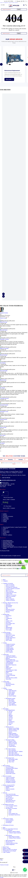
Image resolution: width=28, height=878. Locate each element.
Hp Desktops (9, 606)
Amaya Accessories (10, 777)
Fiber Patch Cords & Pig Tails (15, 755)
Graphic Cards (9, 621)
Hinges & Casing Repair (8, 545)
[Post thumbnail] (5, 495)
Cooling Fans (9, 618)
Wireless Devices (9, 727)
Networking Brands (10, 710)
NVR (10, 812)
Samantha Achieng (4, 339)
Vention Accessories (10, 600)
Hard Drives (8, 615)
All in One (8, 604)
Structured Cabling (10, 739)
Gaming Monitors (10, 649)
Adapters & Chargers (10, 655)
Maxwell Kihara (3, 330)
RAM (7, 617)
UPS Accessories (9, 820)
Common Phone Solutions (15, 838)
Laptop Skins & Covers (11, 592)
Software (5, 520)
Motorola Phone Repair (8, 497)
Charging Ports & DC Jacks (12, 661)
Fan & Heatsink (9, 663)
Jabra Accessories (10, 591)
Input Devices (9, 589)
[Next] (26, 64)
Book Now (8, 79)
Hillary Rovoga (3, 322)
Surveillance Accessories (11, 808)
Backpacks (8, 683)
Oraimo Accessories (10, 780)
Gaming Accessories (10, 644)
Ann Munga (3, 362)
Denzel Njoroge (3, 355)
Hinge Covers (9, 667)
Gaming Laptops (9, 648)
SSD (7, 619)
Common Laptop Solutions (15, 832)
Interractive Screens (10, 609)
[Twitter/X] (26, 1)
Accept (1, 877)
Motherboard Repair (7, 543)
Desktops (5, 515)
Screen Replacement (7, 540)
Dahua (10, 720)
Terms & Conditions (7, 535)
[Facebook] (24, 1)
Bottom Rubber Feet (10, 659)
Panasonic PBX (9, 769)
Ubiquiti (10, 716)
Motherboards (9, 627)
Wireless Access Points (14, 728)
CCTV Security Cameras (11, 805)
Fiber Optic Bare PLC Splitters (16, 751)
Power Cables (9, 628)
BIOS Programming (10, 840)
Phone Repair (9, 835)
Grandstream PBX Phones (12, 768)
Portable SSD (9, 639)
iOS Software (9, 796)
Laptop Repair (9, 830)
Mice (7, 626)
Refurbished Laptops (10, 698)
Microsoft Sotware (10, 802)
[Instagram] (23, 1)
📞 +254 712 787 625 (5, 477)
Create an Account (4, 864)
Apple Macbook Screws (11, 657)
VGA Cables (9, 630)
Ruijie (10, 724)
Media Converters (13, 742)
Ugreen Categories (10, 599)
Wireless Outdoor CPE (14, 729)
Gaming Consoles (10, 645)
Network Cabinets (13, 743)
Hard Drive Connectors (11, 664)
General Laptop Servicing (11, 843)
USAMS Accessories (10, 782)
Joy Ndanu (2, 387)
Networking (5, 517)
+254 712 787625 (6, 1)
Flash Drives (8, 633)
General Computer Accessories (13, 588)
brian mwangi (3, 427)
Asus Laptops (12, 692)
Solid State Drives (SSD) (11, 677)
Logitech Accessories (10, 596)
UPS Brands (8, 822)
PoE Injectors (12, 745)
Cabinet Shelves (12, 746)
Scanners (8, 790)
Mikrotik (11, 715)
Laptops (5, 513)
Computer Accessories (8, 516)
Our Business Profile (4, 550)
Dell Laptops (12, 693)
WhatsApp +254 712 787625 (18, 1)
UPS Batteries (9, 821)
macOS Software (9, 798)
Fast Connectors (12, 750)
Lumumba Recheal (4, 398)
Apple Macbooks (12, 690)
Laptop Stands (9, 593)
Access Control (9, 807)
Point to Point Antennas (14, 736)
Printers (7, 787)
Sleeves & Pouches (10, 684)
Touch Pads (8, 679)
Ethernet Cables (12, 741)
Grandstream (11, 721)
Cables (10, 809)
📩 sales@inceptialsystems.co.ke (8, 480)
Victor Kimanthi (3, 370)
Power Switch (9, 674)
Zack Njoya (2, 435)
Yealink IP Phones (10, 772)
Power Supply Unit (13, 813)
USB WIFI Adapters (13, 734)
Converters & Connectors (11, 587)
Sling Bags (8, 685)
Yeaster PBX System (10, 773)
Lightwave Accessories (11, 595)
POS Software (9, 799)
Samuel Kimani (3, 419)
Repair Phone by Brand (14, 836)
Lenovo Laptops (12, 695)
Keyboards (8, 624)
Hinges (7, 666)
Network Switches (13, 730)
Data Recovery (9, 841)
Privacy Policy (6, 531)
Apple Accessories (10, 778)
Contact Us (5, 528)
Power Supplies (9, 652)
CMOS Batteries (9, 662)
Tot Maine (2, 443)
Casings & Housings (10, 675)
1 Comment (12, 499)
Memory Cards (9, 636)
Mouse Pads (8, 597)
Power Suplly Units (10, 623)
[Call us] (26, 5)
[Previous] (1, 64)
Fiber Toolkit (12, 760)
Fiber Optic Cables (13, 752)
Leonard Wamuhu (4, 405)
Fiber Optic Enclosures (14, 754)
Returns (4, 533)
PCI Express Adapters (14, 737)
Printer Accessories (10, 789)
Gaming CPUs (9, 646)
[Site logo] (14, 5)
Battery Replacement (7, 544)
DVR (10, 811)
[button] (3, 294)
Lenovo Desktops (10, 610)
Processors (8, 622)
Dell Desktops (9, 605)
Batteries (8, 658)
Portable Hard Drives (10, 637)
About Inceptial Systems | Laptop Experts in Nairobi (15, 527)
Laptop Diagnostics (10, 844)
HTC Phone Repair (7, 506)
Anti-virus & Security (11, 794)
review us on (3, 318)
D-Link (10, 712)
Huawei (10, 719)
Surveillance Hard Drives (14, 814)
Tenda (10, 714)
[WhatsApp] (21, 1)
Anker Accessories (10, 584)
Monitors (8, 611)
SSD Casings (9, 640)
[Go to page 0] (0, 451)
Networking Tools (10, 758)
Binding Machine (10, 786)
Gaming (5, 521)
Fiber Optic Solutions (10, 749)
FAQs (4, 529)
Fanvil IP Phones (9, 767)
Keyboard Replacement (8, 541)
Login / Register (6, 852)
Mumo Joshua (3, 380)
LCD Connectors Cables (11, 670)
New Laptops (9, 689)
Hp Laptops (11, 694)
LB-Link (11, 723)
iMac (7, 608)
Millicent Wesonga (4, 348)
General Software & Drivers (12, 795)
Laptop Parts (6, 519)
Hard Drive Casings (10, 635)
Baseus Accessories (10, 586)
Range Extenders (12, 733)
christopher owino (4, 411)
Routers (10, 732)
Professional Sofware (10, 800)
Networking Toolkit (13, 759)
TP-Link (10, 711)
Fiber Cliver (11, 761)
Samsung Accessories (11, 781)
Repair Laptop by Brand (14, 831)
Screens (7, 676)
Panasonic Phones (10, 770)
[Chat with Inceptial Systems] (25, 870)
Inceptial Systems (4, 312)
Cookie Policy (6, 532)
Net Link (11, 717)
